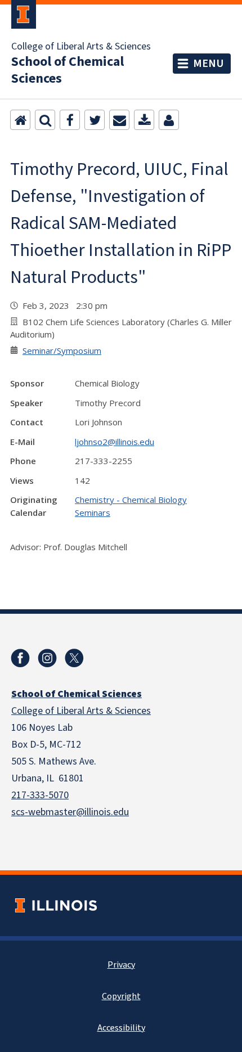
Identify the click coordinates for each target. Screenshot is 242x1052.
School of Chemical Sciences (67, 70)
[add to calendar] (144, 120)
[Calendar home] (20, 120)
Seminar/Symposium (62, 350)
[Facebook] (70, 120)
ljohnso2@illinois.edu (114, 441)
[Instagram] (47, 658)
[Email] (119, 120)
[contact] (169, 120)
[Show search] (45, 120)
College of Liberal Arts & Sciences (81, 46)
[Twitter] (94, 120)
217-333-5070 (40, 795)
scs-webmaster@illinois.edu (70, 812)
